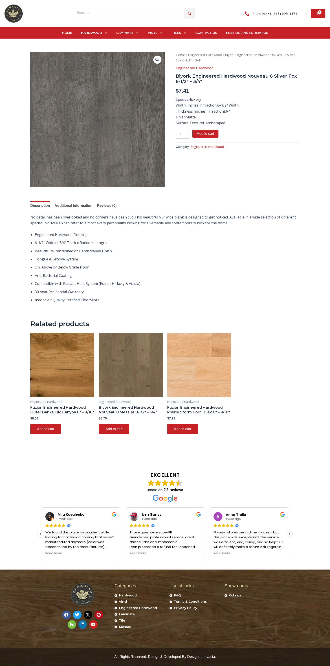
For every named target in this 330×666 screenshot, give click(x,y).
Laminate (124, 33)
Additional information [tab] (73, 205)
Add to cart (205, 133)
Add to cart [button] (45, 429)
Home (67, 33)
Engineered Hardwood (205, 54)
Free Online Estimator (247, 33)
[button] (157, 60)
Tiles (176, 33)
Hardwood (91, 33)
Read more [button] (53, 553)
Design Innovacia (201, 657)
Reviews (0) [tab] (107, 205)
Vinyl (152, 33)
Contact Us (206, 33)
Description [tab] (40, 205)
